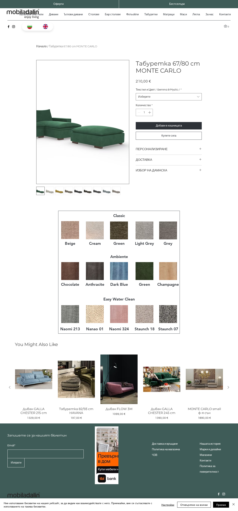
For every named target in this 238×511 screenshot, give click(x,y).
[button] (227, 26)
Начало (41, 46)
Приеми (221, 505)
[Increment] (149, 112)
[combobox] (169, 96)
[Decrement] (138, 112)
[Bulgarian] (30, 26)
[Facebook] (8, 27)
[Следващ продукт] (228, 387)
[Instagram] (13, 27)
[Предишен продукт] (9, 387)
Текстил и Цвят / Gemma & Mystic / (159, 89)
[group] (119, 387)
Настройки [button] (167, 505)
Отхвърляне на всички (194, 505)
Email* (11, 445)
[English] (45, 26)
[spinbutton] (144, 112)
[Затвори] (233, 504)
